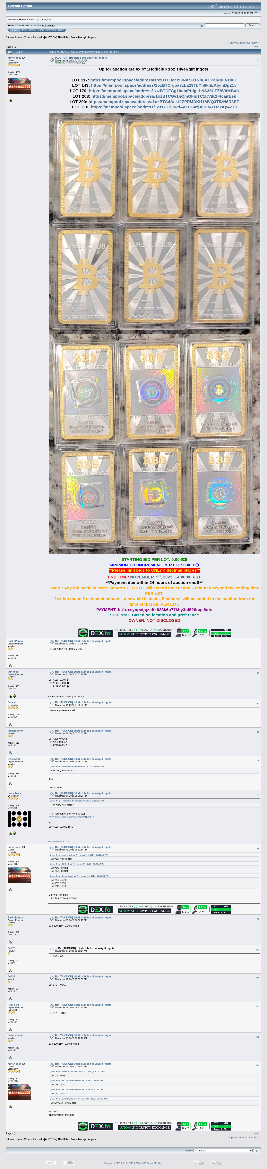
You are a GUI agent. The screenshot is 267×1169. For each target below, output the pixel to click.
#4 (258, 704)
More (61, 30)
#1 (258, 60)
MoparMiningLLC (74, 63)
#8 (258, 849)
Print (256, 46)
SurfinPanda (15, 641)
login (37, 19)
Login (41, 30)
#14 (257, 1065)
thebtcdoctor (15, 730)
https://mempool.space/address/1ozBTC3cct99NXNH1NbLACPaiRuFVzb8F (163, 80)
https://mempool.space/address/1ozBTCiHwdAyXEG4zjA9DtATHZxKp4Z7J (164, 107)
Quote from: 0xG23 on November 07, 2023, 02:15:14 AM (76, 1081)
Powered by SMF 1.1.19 (115, 1163)
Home (15, 30)
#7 (258, 794)
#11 (257, 978)
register (47, 19)
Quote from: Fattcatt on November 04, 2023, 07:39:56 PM (77, 767)
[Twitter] (14, 696)
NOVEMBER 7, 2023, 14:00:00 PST (165, 577)
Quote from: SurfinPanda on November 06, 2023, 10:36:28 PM (79, 1099)
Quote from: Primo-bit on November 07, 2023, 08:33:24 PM (77, 1072)
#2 (258, 642)
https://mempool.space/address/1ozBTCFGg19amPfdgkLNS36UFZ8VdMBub (164, 90)
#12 (257, 1006)
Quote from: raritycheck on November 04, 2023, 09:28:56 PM (79, 855)
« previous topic (237, 42)
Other (27, 37)
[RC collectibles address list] (14, 833)
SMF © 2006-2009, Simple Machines (146, 1163)
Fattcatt (12, 702)
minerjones (14, 57)
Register (51, 30)
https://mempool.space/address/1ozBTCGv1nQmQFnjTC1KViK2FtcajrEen (163, 96)
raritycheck (14, 793)
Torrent (50, 25)
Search (32, 30)
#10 (257, 950)
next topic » (253, 42)
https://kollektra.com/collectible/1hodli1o (71, 817)
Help (24, 30)
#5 (258, 732)
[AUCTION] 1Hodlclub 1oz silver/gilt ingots (70, 37)
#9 (258, 919)
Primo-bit (13, 1004)
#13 (257, 1037)
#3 (258, 673)
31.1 (44, 25)
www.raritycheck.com (58, 841)
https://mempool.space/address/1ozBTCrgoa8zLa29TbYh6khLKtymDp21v (164, 85)
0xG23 (11, 948)
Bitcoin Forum (14, 37)
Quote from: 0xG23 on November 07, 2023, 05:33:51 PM (76, 1090)
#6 (258, 760)
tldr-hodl (13, 671)
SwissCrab (14, 759)
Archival (37, 37)
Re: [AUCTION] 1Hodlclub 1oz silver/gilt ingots (83, 641)
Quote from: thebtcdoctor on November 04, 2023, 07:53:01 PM (79, 876)
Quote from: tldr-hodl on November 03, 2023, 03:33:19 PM (77, 864)
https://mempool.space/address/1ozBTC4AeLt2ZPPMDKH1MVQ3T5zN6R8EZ (164, 101)
